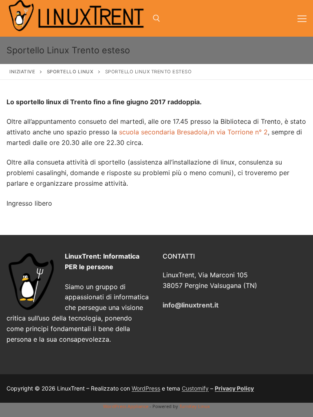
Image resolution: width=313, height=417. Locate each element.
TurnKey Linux (194, 406)
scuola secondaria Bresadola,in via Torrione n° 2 (193, 132)
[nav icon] (302, 18)
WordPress (146, 388)
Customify (195, 388)
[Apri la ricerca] (156, 18)
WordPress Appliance (125, 406)
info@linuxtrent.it (190, 305)
